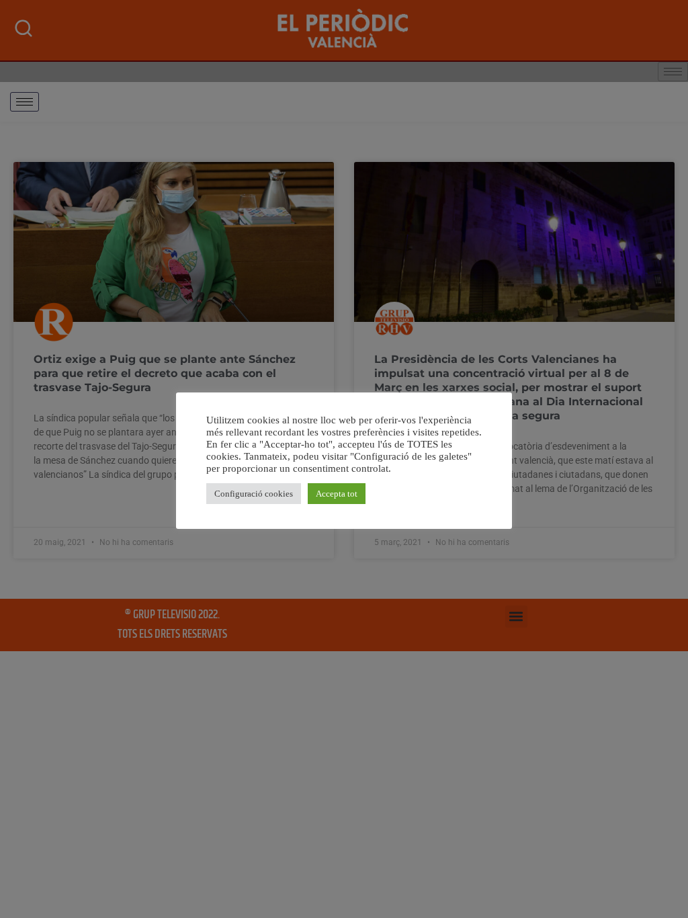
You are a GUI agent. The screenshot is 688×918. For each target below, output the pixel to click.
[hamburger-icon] (24, 102)
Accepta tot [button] (336, 494)
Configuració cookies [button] (253, 494)
